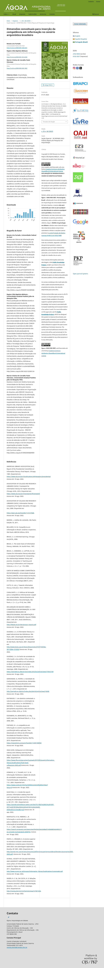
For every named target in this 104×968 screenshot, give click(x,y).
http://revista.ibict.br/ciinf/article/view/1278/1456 (24, 891)
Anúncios (43, 14)
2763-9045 (76, 54)
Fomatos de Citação (49, 122)
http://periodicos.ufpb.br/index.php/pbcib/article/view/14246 (28, 691)
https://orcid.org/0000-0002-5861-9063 (17, 68)
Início (8, 21)
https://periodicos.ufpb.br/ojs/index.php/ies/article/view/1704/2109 (30, 672)
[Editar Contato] (8, 917)
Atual (14, 14)
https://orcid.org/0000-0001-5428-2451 (17, 48)
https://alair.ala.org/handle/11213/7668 (20, 513)
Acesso (98, 1)
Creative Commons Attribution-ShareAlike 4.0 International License (53, 353)
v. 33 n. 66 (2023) (25, 21)
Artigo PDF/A (48, 85)
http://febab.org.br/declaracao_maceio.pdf (21, 625)
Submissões (33, 14)
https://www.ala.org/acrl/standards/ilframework (23, 494)
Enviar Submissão (80, 24)
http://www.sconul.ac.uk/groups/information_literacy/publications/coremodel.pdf (35, 871)
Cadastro (91, 1)
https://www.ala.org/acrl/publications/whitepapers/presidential (29, 476)
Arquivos (22, 14)
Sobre (6, 14)
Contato (52, 14)
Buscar (96, 14)
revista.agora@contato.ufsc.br (17, 947)
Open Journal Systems (80, 274)
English (77, 36)
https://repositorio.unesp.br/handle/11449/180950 (24, 743)
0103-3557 (76, 56)
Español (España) (81, 39)
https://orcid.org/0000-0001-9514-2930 (17, 57)
